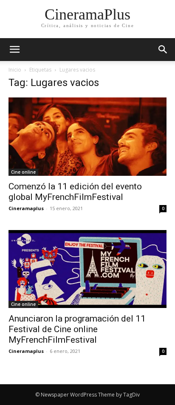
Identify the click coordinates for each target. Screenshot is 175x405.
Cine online (23, 172)
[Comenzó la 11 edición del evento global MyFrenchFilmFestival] (87, 136)
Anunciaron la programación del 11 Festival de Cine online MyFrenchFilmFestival (77, 329)
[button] (163, 49)
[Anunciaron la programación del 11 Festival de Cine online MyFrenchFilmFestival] (87, 269)
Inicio (14, 69)
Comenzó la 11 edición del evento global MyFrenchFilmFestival (75, 191)
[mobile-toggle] (14, 49)
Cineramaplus (26, 208)
